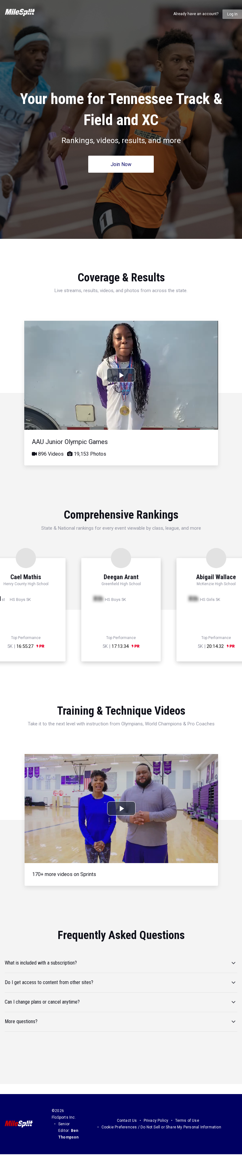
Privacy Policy (156, 1120)
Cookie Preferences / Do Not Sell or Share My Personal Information (161, 1127)
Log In (232, 14)
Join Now (121, 164)
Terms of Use (187, 1120)
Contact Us (127, 1120)
